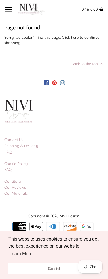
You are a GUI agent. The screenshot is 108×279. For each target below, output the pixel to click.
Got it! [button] (54, 268)
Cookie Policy (16, 163)
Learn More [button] (21, 253)
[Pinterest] (54, 82)
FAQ (8, 151)
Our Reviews (15, 187)
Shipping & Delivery (21, 145)
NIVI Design (69, 216)
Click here (70, 37)
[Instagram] (62, 82)
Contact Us (13, 139)
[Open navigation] (8, 9)
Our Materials (16, 193)
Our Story (12, 181)
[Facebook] (46, 82)
